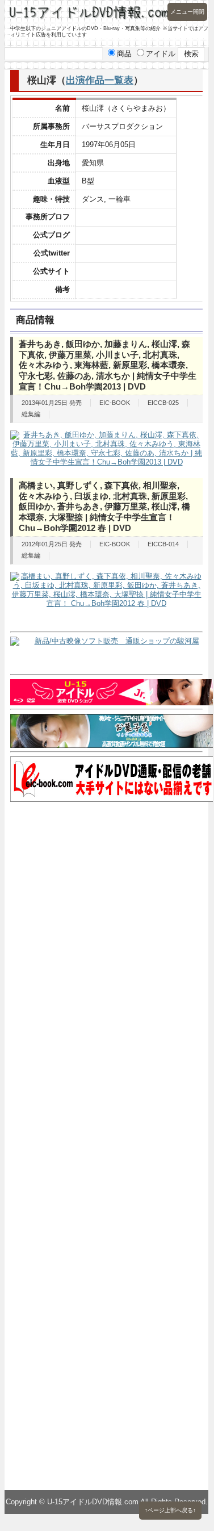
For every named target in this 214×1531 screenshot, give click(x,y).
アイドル (160, 53)
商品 (124, 53)
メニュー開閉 (187, 12)
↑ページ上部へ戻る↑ (170, 1510)
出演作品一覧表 (99, 80)
